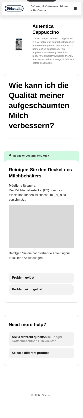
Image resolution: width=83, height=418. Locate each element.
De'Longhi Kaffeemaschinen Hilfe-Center (49, 8)
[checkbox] (41, 278)
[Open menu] (75, 8)
